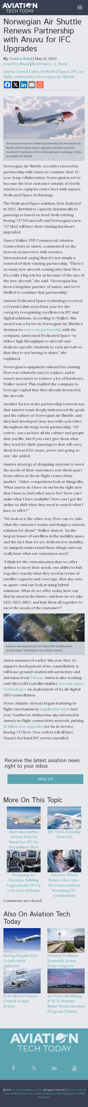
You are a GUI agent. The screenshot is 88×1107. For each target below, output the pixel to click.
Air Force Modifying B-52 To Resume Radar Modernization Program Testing (66, 1004)
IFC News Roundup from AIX (64, 834)
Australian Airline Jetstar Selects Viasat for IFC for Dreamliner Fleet (24, 839)
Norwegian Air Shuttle (55, 76)
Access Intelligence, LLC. (27, 1089)
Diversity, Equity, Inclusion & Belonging (46, 1093)
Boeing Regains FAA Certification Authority (20, 960)
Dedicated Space (54, 71)
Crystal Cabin (27, 71)
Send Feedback (16, 63)
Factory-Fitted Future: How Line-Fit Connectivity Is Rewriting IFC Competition (64, 885)
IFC (74, 71)
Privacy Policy (75, 1089)
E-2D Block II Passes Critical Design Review (20, 1001)
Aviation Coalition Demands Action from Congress (62, 960)
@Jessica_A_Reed (51, 63)
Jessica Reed (20, 58)
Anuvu (8, 71)
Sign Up (45, 779)
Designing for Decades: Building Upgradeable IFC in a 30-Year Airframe (24, 883)
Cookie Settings (11, 1093)
